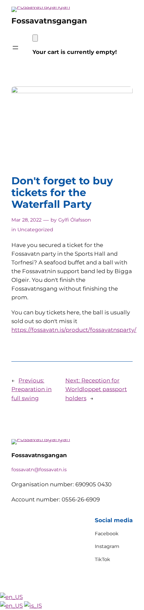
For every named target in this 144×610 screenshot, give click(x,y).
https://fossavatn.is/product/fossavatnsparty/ (73, 329)
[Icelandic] (33, 605)
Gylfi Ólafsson (74, 220)
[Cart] (35, 38)
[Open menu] (15, 48)
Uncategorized (35, 230)
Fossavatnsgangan (49, 20)
